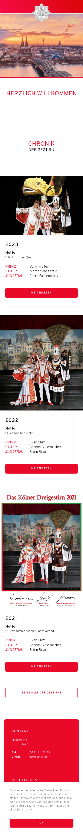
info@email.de (38, 757)
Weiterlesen (41, 293)
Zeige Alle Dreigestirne (41, 693)
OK (41, 823)
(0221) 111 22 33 (39, 752)
